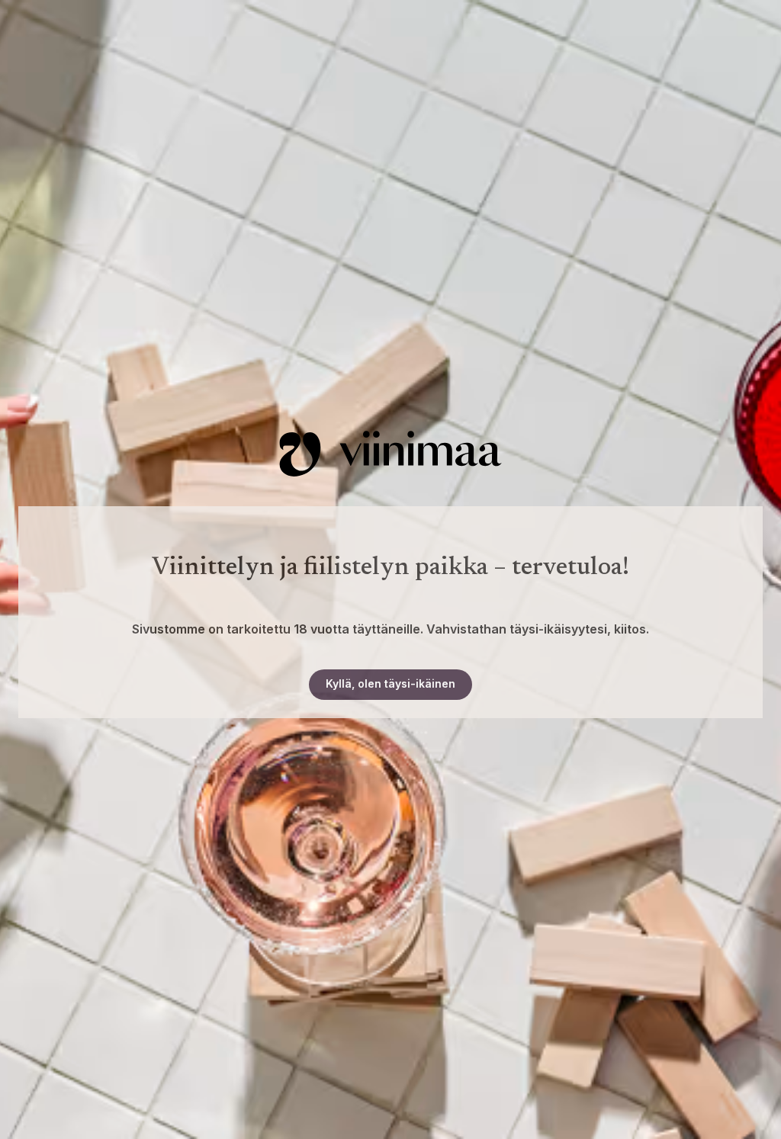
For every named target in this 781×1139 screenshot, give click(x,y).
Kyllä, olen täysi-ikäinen (390, 683)
